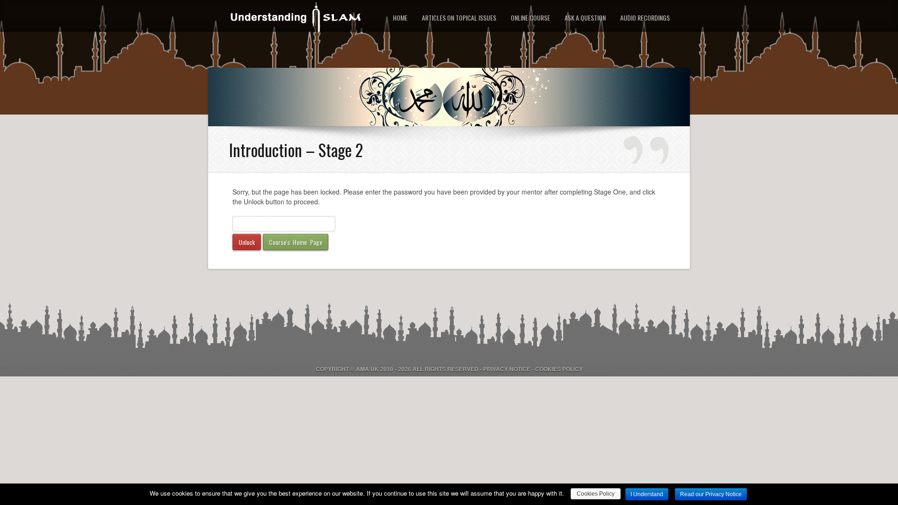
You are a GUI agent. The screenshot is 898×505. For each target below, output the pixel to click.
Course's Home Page (295, 242)
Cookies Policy (559, 369)
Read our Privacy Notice (711, 494)
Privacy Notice (506, 369)
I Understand (646, 494)
